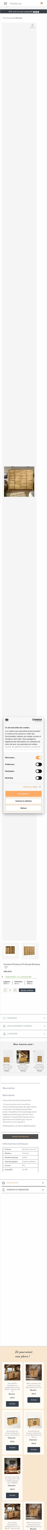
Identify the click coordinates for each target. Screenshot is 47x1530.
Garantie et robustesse (18, 1190)
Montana (19, 18)
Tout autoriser (23, 794)
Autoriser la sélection (23, 801)
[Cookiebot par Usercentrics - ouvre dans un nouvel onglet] (32, 720)
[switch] (39, 764)
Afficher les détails (30, 787)
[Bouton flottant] (41, 3)
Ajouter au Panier (27, 990)
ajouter (6, 966)
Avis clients (12, 1183)
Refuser (24, 808)
